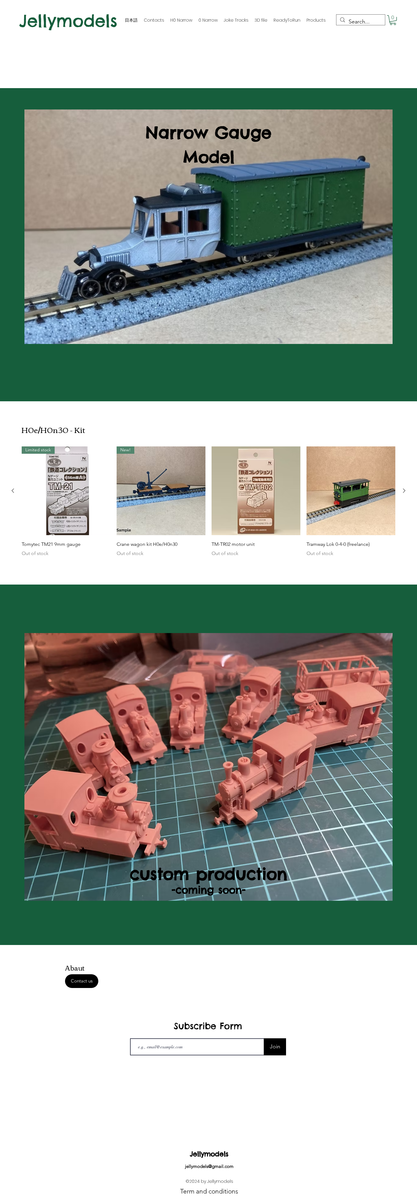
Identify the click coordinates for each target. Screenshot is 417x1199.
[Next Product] (404, 490)
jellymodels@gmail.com (209, 1166)
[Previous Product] (12, 490)
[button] (393, 20)
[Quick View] (256, 490)
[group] (208, 506)
